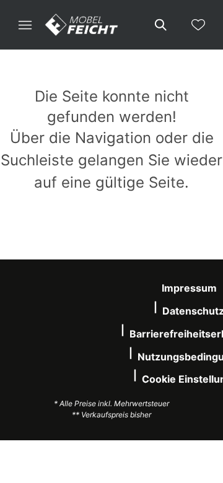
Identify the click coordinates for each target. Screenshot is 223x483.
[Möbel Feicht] (82, 25)
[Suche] (159, 24)
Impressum (189, 288)
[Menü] (25, 25)
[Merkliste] (198, 25)
